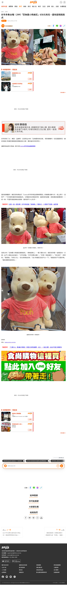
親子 (39, 6)
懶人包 (34, 6)
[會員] (64, 2)
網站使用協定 (39, 570)
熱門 (20, 6)
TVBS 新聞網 (62, 582)
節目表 (20, 570)
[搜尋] (61, 2)
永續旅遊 (63, 6)
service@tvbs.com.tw (13, 555)
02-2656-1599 (13, 557)
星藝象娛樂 (56, 572)
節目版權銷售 (57, 565)
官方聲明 (56, 570)
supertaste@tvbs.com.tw (14, 553)
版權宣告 (21, 572)
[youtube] (7, 577)
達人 (52, 6)
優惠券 (11, 6)
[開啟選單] (2, 2)
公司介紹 (4, 567)
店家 (57, 6)
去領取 (30, 79)
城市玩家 (4, 6)
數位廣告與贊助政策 (41, 572)
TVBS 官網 (55, 582)
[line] (10, 577)
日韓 (48, 6)
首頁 (2, 12)
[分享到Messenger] (60, 25)
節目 (16, 6)
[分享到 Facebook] (53, 25)
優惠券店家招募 (23, 565)
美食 (24, 6)
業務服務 (38, 565)
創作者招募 (22, 567)
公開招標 (56, 567)
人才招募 (4, 570)
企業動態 (4, 572)
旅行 (29, 6)
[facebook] (3, 577)
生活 (43, 6)
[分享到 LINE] (57, 25)
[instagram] (14, 577)
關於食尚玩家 (5, 565)
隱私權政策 (39, 567)
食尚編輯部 (9, 26)
